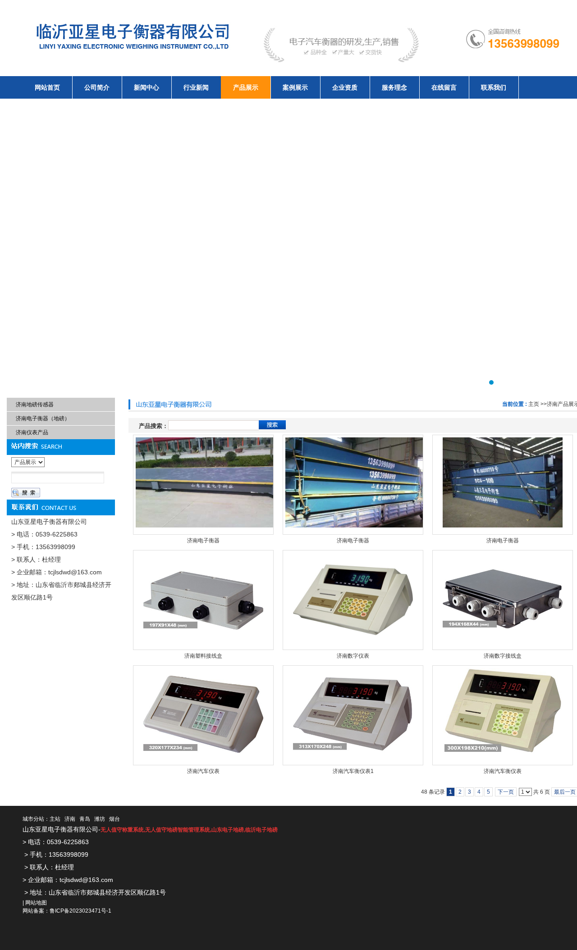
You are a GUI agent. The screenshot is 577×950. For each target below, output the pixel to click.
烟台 (114, 819)
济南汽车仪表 (203, 771)
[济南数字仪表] (353, 600)
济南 (69, 819)
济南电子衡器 (203, 540)
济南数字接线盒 (503, 656)
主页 (533, 404)
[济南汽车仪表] (203, 715)
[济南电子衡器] (203, 485)
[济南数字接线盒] (502, 600)
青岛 (84, 819)
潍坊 (99, 819)
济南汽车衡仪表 (503, 771)
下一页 (506, 792)
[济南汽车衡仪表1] (353, 715)
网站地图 (36, 903)
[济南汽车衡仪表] (502, 715)
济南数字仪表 (353, 656)
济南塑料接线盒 (203, 656)
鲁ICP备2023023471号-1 (80, 911)
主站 (55, 819)
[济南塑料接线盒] (203, 600)
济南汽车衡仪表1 (353, 771)
